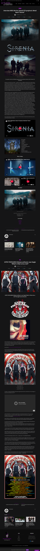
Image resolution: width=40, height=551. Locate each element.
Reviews (23, 3)
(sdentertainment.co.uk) (16, 416)
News (16, 3)
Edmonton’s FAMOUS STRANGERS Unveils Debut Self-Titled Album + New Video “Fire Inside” (9, 524)
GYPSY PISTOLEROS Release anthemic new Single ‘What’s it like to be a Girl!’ (12, 231)
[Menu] (1, 1)
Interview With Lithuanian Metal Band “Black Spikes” (9, 249)
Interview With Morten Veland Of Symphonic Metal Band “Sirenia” (27, 505)
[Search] (38, 4)
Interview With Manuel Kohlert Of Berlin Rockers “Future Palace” (19, 249)
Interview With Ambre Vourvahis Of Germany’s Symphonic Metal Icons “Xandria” (29, 250)
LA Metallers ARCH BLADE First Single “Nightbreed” (12, 504)
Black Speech (26, 545)
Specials (33, 3)
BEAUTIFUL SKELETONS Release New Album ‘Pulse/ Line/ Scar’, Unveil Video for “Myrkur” (14, 0)
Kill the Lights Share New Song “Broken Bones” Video (27, 230)
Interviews (19, 3)
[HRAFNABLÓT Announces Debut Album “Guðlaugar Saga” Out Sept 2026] (20, 519)
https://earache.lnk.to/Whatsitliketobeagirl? (15, 347)
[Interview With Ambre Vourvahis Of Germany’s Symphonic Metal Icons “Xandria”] (30, 244)
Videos (30, 3)
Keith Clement (11, 234)
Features (27, 3)
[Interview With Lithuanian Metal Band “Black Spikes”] (9, 244)
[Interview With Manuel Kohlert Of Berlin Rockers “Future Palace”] (20, 244)
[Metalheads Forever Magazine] (6, 4)
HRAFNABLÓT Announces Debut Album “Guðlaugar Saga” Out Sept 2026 (19, 524)
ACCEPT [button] (27, 549)
